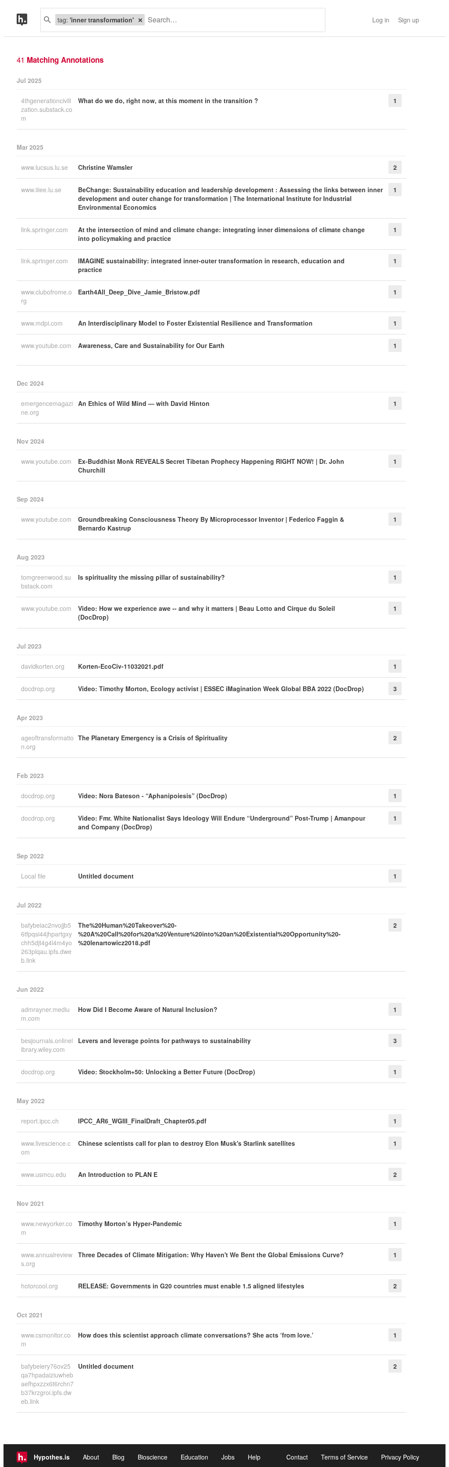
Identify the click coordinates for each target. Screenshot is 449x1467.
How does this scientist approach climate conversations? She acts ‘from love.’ (196, 1335)
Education (194, 1457)
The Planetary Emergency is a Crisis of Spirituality (153, 737)
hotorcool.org (40, 1285)
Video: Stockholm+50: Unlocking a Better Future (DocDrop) (166, 1071)
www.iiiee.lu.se (42, 189)
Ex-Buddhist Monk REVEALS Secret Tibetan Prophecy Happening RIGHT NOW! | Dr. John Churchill (211, 465)
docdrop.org (39, 688)
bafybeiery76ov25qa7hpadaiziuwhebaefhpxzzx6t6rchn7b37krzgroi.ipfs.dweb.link (47, 1384)
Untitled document (106, 876)
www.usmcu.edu (44, 1174)
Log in (380, 20)
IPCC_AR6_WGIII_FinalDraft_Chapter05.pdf (142, 1120)
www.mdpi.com (42, 323)
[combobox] (231, 20)
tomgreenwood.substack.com (46, 581)
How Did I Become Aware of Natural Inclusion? (147, 1009)
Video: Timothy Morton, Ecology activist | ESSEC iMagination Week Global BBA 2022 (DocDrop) (221, 688)
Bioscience (152, 1457)
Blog (118, 1457)
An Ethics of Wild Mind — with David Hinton (144, 403)
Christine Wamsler (105, 167)
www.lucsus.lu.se (45, 167)
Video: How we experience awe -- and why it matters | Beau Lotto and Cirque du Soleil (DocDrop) (206, 612)
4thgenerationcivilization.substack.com (46, 109)
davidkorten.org (43, 666)
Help (254, 1457)
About (91, 1457)
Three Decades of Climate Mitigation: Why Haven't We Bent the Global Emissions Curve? (211, 1254)
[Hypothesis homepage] (28, 20)
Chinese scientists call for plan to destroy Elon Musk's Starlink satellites (186, 1143)
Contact (297, 1457)
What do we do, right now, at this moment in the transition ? (168, 100)
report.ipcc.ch (41, 1120)
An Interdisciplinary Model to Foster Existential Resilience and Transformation (195, 323)
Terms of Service (344, 1457)
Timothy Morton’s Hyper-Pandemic (130, 1223)
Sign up (408, 20)
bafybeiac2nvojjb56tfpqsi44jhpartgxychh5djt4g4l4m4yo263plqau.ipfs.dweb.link (46, 943)
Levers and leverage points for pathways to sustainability (164, 1040)
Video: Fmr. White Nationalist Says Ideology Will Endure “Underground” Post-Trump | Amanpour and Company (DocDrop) (221, 822)
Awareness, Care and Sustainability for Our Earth (151, 345)
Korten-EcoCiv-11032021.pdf (121, 666)
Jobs (228, 1457)
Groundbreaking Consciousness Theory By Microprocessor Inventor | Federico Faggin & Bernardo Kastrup (211, 523)
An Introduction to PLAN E (117, 1174)
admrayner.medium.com (45, 1013)
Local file (34, 876)
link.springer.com (45, 229)
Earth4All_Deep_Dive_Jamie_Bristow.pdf (139, 291)
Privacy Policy (400, 1457)
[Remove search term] (140, 19)
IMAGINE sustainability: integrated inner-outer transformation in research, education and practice (211, 265)
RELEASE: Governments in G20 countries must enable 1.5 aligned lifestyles (191, 1285)
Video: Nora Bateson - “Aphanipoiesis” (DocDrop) (152, 795)
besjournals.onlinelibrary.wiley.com (47, 1045)
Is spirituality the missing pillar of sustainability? (151, 577)
